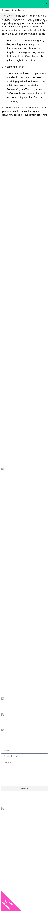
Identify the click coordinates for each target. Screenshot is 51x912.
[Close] (21, 909)
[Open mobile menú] (1, 4)
